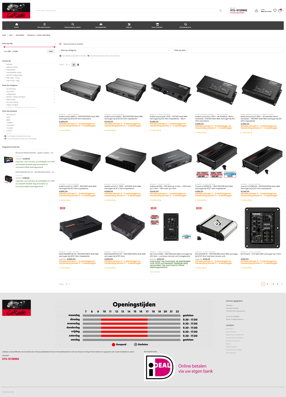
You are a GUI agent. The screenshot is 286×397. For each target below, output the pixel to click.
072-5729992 (238, 10)
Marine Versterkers (201, 114)
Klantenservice (185, 27)
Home (16, 27)
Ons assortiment (43, 27)
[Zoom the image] (16, 301)
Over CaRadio (157, 27)
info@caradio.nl (237, 319)
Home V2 (229, 329)
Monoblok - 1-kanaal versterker (69, 114)
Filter (51, 51)
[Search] (221, 10)
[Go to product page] (80, 90)
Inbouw (129, 27)
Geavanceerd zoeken (72, 27)
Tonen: (61, 65)
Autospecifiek (101, 27)
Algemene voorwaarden (235, 335)
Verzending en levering (234, 338)
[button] (74, 65)
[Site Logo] (16, 11)
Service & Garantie (233, 341)
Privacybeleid (231, 353)
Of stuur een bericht (237, 12)
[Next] (282, 284)
